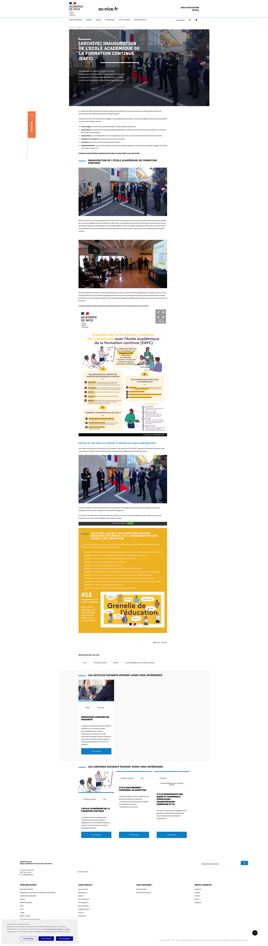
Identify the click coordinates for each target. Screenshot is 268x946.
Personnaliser (28, 938)
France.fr (81, 912)
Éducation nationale (26, 889)
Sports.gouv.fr (82, 893)
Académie (89, 20)
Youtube (197, 896)
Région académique (75, 20)
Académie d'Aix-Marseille (28, 896)
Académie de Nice (82, 872)
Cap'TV (197, 899)
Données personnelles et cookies (58, 929)
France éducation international (30, 919)
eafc (84, 663)
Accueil (71, 27)
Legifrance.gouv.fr (84, 909)
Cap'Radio (198, 902)
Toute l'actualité (141, 889)
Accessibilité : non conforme (229, 940)
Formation (162, 778)
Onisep (22, 912)
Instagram (198, 889)
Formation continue (100, 663)
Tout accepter (64, 938)
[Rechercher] (189, 20)
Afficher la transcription (153, 435)
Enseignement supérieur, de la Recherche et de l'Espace (37, 893)
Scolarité (98, 20)
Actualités (79, 27)
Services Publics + (84, 906)
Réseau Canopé (25, 916)
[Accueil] (79, 9)
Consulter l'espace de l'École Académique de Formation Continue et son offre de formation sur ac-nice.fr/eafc (114, 306)
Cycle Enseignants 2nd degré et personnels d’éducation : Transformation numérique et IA (170, 799)
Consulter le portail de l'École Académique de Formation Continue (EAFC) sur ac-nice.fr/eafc (109, 153)
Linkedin (197, 893)
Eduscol (22, 899)
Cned (21, 909)
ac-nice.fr (108, 9)
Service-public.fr (83, 902)
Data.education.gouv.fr (143, 893)
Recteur (115, 663)
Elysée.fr (81, 896)
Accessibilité (196, 20)
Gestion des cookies (193, 940)
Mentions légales (181, 940)
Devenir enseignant (26, 902)
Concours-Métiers (124, 20)
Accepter (130, 523)
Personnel (101, 708)
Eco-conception (243, 940)
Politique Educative (140, 20)
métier (88, 708)
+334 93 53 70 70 (28, 874)
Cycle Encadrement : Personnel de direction (132, 788)
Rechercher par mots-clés (210, 864)
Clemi (21, 906)
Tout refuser (46, 938)
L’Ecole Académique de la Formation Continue (139, 663)
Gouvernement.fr (83, 899)
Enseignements (110, 20)
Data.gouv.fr (82, 916)
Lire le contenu (96, 751)
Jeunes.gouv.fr (83, 889)
